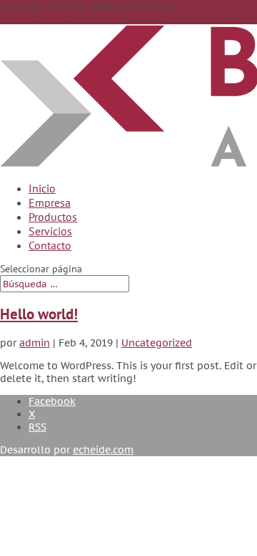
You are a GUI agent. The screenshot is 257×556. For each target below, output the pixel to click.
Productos (53, 217)
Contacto (50, 245)
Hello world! (39, 314)
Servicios (50, 231)
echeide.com (103, 449)
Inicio (42, 188)
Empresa (50, 202)
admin (34, 342)
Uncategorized (156, 342)
